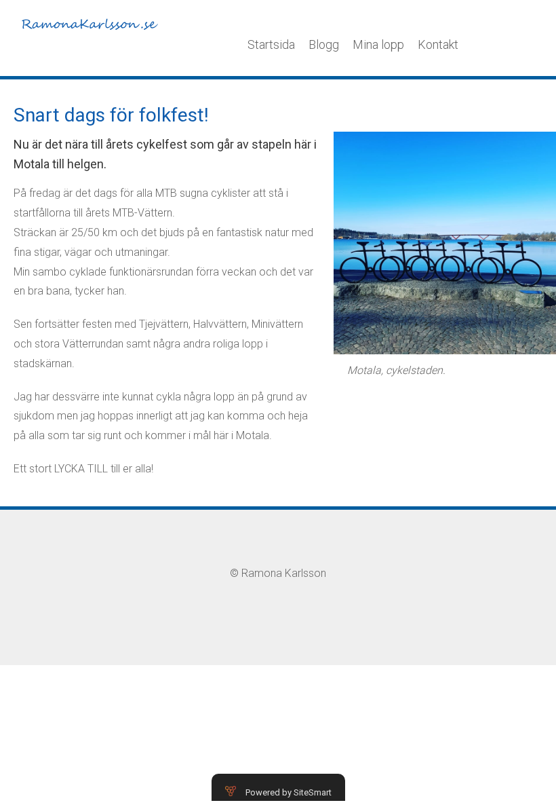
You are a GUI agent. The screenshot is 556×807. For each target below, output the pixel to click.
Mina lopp (378, 44)
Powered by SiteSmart (288, 792)
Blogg (324, 44)
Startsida (271, 44)
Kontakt (438, 44)
